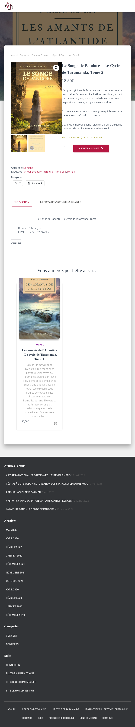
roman (71, 171)
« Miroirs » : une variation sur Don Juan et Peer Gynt (39, 500)
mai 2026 (11, 530)
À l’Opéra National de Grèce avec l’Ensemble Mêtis (38, 475)
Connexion (13, 665)
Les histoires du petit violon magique (106, 709)
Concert (11, 635)
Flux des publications (20, 673)
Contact (27, 718)
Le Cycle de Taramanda (66, 709)
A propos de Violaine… (34, 709)
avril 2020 (12, 589)
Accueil (14, 55)
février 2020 (14, 598)
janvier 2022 (14, 555)
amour (27, 171)
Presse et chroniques (61, 718)
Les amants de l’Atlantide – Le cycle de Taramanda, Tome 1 (39, 354)
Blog (40, 718)
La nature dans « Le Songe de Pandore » (31, 509)
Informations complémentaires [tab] (60, 202)
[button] (56, 68)
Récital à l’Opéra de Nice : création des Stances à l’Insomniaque (47, 483)
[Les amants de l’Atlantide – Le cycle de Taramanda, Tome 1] (39, 308)
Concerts (12, 644)
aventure (36, 171)
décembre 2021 (15, 564)
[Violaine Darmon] (10, 6)
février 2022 (14, 547)
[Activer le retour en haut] (128, 720)
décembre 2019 (15, 615)
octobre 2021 (14, 581)
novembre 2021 (15, 572)
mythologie (60, 171)
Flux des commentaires (21, 682)
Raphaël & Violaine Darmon (23, 492)
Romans (24, 55)
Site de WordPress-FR (20, 690)
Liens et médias (88, 718)
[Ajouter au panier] (55, 423)
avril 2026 (12, 538)
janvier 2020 (14, 606)
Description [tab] (21, 202)
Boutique (107, 718)
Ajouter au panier (89, 148)
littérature (48, 171)
